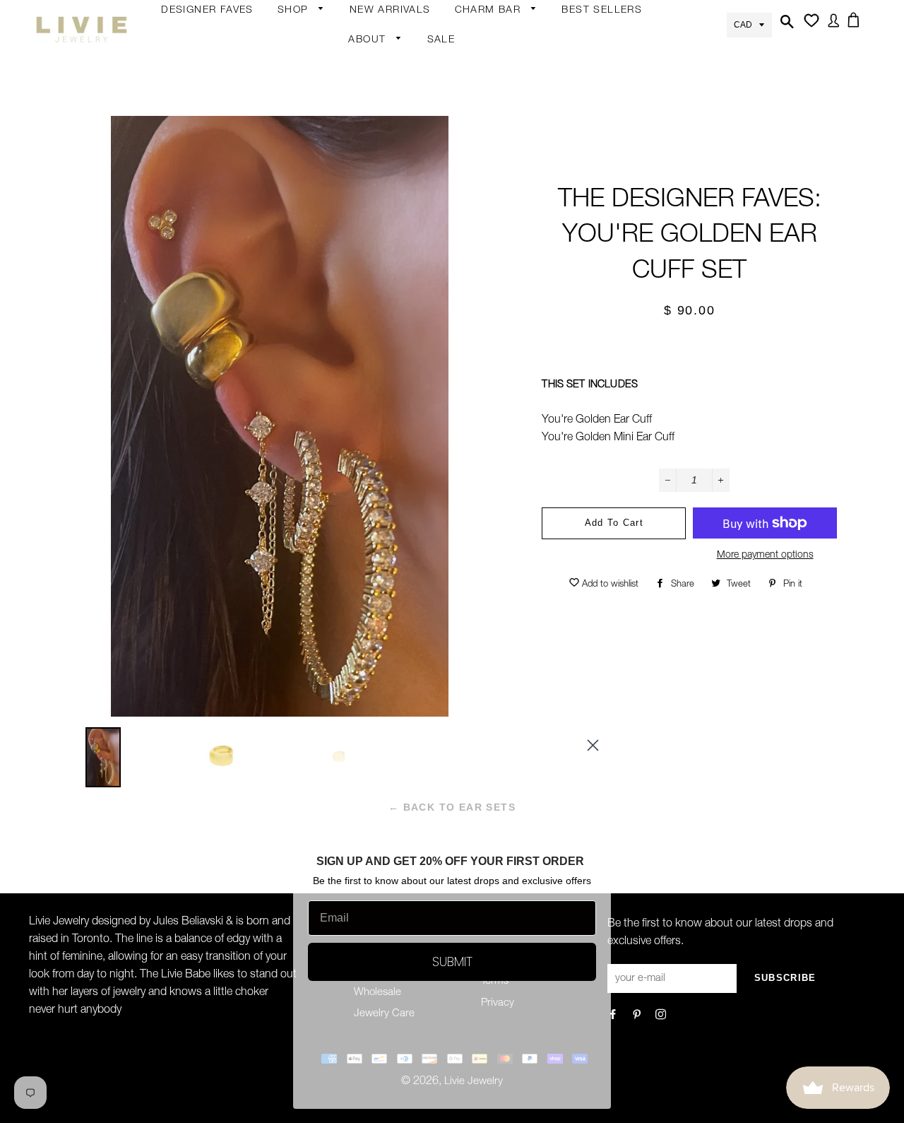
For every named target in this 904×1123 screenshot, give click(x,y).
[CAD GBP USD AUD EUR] (749, 24)
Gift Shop (300, 255)
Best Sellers (601, 11)
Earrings (297, 40)
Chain (402, 68)
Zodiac (471, 123)
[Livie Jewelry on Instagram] (662, 1016)
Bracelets (300, 120)
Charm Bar (490, 11)
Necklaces (302, 202)
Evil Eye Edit (416, 337)
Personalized (308, 175)
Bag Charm (482, 40)
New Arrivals (390, 11)
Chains (472, 68)
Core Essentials (315, 282)
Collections (375, 70)
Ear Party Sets (422, 150)
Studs (402, 40)
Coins (402, 230)
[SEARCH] (785, 30)
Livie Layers (305, 147)
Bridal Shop (416, 310)
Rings (292, 92)
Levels (403, 202)
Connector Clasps (498, 233)
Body (290, 65)
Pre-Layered (417, 285)
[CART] (856, 28)
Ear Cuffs (410, 123)
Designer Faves (207, 11)
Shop (295, 11)
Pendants (411, 258)
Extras (293, 227)
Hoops (404, 95)
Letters (472, 95)
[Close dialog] (593, 745)
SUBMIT (452, 961)
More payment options (765, 555)
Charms (474, 150)
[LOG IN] (831, 29)
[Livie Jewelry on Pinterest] (638, 1016)
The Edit (297, 310)
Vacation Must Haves (422, 419)
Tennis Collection (412, 374)
